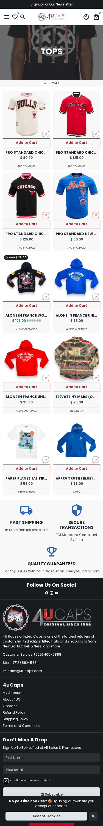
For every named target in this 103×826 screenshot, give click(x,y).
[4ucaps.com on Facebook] (46, 592)
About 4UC (12, 699)
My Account (13, 692)
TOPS (55, 83)
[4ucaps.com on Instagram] (51, 592)
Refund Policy (14, 712)
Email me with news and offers (30, 780)
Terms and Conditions (22, 725)
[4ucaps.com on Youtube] (56, 592)
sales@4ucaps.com (22, 671)
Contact (10, 706)
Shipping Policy (15, 719)
